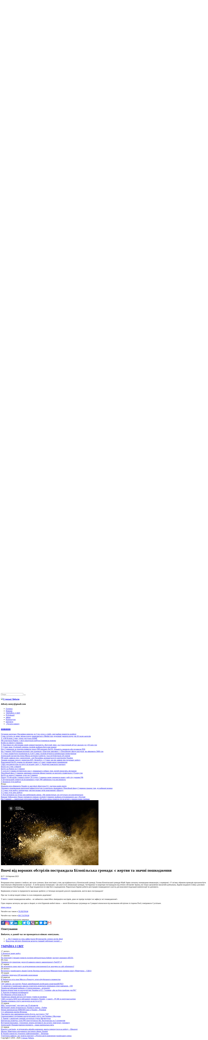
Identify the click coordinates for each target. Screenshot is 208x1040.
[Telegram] (24, 923)
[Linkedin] (16, 923)
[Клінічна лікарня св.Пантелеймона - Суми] (104, 18)
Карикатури (11, 719)
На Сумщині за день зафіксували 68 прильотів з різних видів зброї (34, 939)
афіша (8, 717)
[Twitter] (11, 923)
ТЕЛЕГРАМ (23, 911)
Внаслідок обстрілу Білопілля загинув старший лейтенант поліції (34, 941)
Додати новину (13, 724)
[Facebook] (3, 923)
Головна (9, 709)
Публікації (10, 715)
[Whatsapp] (20, 923)
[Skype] (28, 923)
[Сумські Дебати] (10, 699)
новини (6, 729)
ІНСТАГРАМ (23, 915)
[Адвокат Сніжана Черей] (104, 37)
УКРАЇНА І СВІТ (13, 713)
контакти (9, 722)
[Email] (37, 923)
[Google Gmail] (49, 923)
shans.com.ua (6, 907)
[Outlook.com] (45, 923)
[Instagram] (7, 923)
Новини (9, 711)
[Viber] (32, 923)
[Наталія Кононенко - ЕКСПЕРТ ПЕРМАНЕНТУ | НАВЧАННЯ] (104, 74)
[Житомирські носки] (104, 55)
